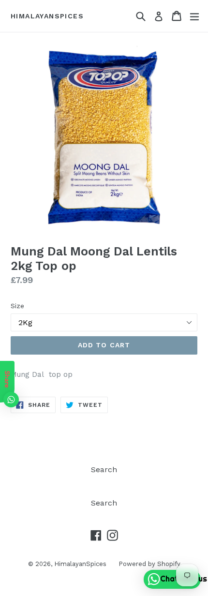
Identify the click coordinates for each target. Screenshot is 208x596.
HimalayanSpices (47, 16)
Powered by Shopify (149, 563)
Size (17, 306)
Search (104, 469)
